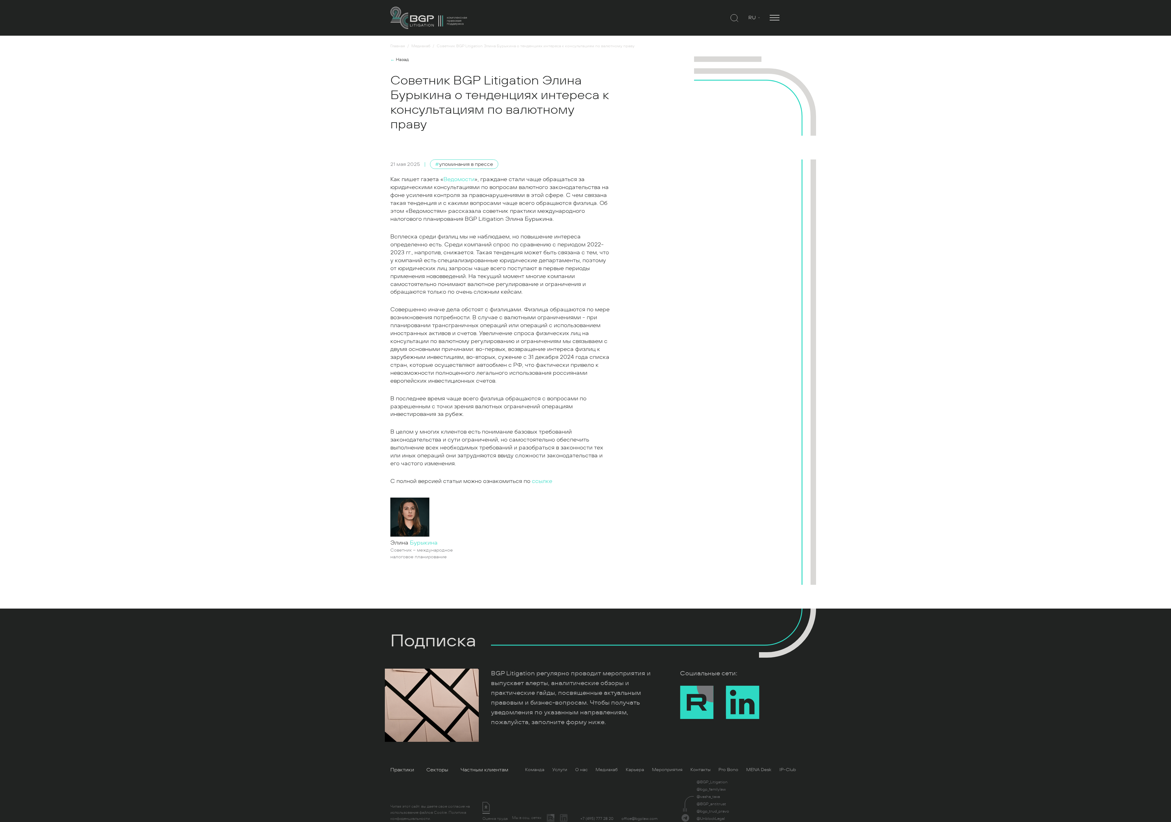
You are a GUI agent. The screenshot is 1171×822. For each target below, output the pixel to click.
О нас (581, 770)
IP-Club (787, 770)
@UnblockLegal (711, 818)
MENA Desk (759, 770)
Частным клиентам (484, 770)
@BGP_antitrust (711, 804)
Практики (402, 770)
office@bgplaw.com (639, 818)
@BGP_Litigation (712, 782)
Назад (399, 60)
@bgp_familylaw (711, 789)
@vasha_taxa (708, 796)
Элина (414, 542)
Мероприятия (667, 770)
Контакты (700, 770)
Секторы (437, 770)
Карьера (635, 770)
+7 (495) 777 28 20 (597, 818)
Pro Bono (728, 770)
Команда (534, 770)
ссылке (542, 481)
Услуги (559, 770)
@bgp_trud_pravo (713, 811)
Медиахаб (607, 770)
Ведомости (458, 179)
